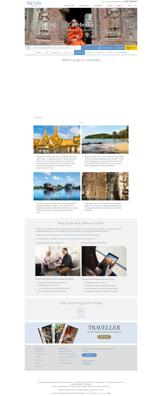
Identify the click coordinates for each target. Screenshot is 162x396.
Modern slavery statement (81, 384)
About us (38, 360)
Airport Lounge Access (66, 354)
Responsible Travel (65, 363)
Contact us (39, 366)
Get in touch (81, 316)
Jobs (36, 363)
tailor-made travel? (88, 239)
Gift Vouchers (63, 360)
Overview (39, 52)
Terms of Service (101, 393)
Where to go (79, 52)
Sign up (89, 355)
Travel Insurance (64, 351)
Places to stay (68, 52)
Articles (110, 52)
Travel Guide (101, 52)
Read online (104, 337)
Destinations (40, 351)
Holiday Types (40, 354)
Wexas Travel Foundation (68, 357)
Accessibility (101, 382)
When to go (90, 52)
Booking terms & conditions (84, 382)
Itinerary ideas (56, 52)
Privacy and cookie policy (63, 382)
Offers (46, 52)
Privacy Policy (89, 393)
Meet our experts (120, 52)
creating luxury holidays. (67, 239)
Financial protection (115, 382)
